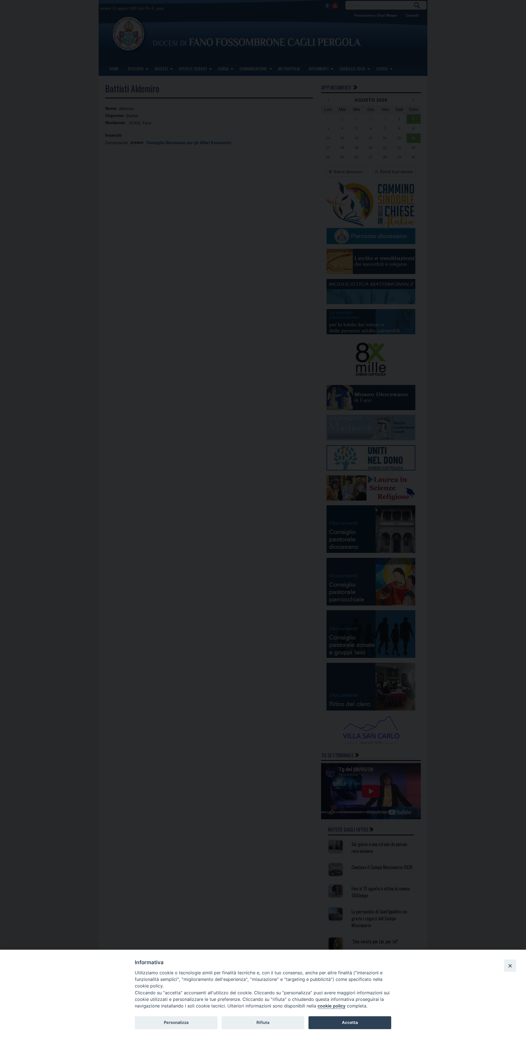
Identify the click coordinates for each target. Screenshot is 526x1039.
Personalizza (176, 1022)
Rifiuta (262, 1022)
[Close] (510, 966)
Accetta (350, 1022)
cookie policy (331, 1006)
